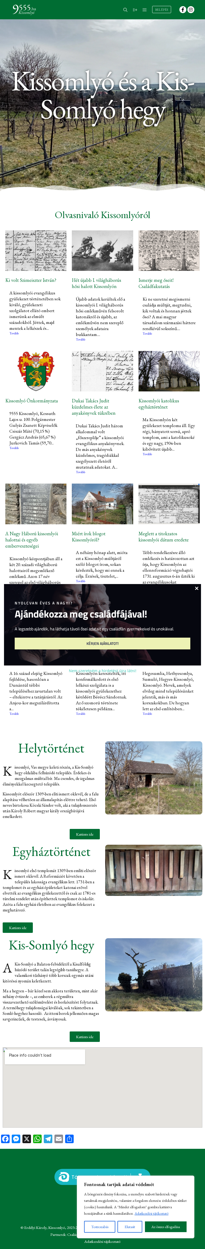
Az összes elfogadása (165, 1226)
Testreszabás (99, 1226)
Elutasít (130, 1226)
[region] (135, 1207)
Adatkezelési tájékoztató (151, 1213)
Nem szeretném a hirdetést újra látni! (102, 670)
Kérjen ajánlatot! (102, 643)
